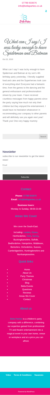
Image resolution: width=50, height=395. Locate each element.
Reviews (27, 293)
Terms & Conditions (23, 375)
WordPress (30, 392)
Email (5, 165)
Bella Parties (16, 319)
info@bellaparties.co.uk (29, 199)
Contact (27, 299)
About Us (27, 273)
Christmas (27, 279)
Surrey (35, 236)
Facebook (23, 383)
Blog (27, 283)
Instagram (41, 383)
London (26, 232)
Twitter (29, 383)
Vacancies (38, 375)
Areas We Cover (27, 296)
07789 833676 (29, 3)
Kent (29, 236)
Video (8, 375)
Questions (27, 289)
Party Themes (27, 276)
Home (27, 269)
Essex (35, 232)
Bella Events (27, 286)
